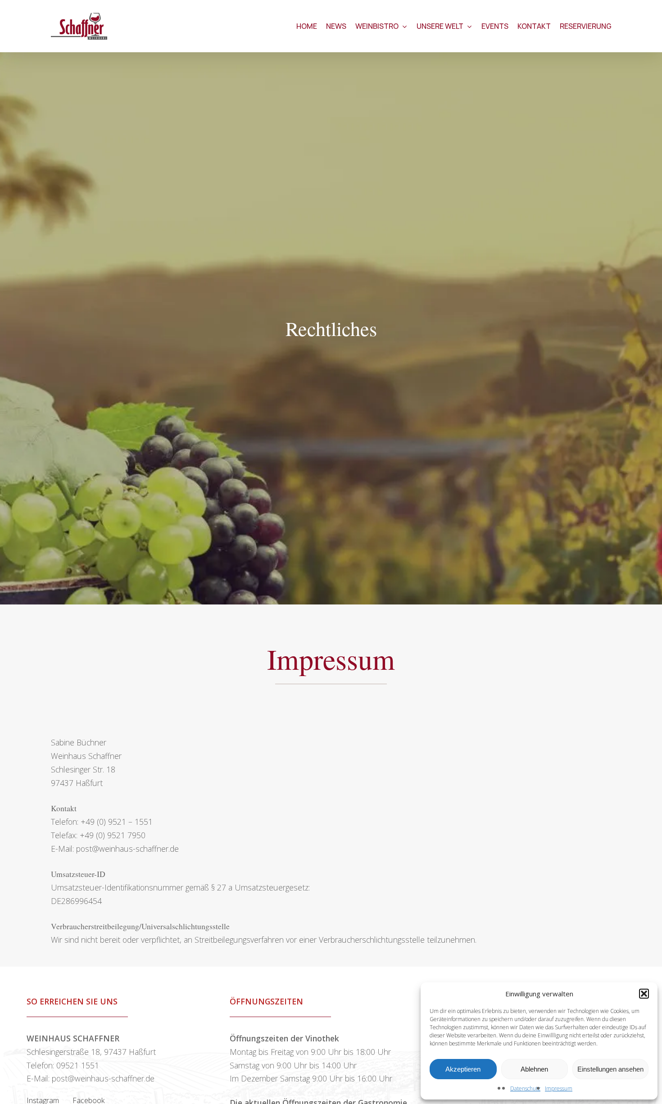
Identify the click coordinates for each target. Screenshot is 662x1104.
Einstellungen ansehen (610, 1069)
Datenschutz (525, 1088)
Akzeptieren (463, 1069)
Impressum (558, 1088)
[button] (643, 993)
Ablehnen (534, 1069)
